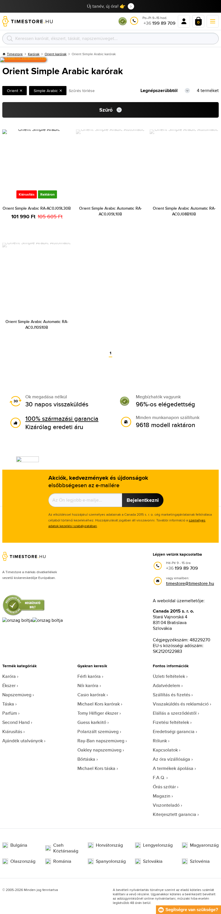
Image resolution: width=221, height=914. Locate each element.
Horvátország (109, 845)
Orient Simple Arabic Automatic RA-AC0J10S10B (36, 324)
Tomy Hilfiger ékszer (97, 713)
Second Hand (16, 722)
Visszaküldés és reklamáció (181, 704)
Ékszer (9, 685)
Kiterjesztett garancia (174, 814)
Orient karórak (55, 54)
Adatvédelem (166, 685)
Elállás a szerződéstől (175, 713)
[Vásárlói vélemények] (23, 60)
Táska (8, 704)
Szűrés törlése (82, 90)
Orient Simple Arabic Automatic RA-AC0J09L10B (110, 211)
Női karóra (87, 685)
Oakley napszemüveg (99, 750)
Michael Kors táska (96, 768)
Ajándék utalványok (22, 740)
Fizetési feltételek (171, 722)
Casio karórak (91, 694)
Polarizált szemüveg (98, 731)
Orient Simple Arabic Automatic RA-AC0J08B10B (184, 211)
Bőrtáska (86, 759)
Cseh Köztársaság (65, 848)
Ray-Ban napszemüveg (100, 740)
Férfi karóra (89, 676)
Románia (62, 861)
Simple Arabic (46, 90)
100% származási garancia (61, 418)
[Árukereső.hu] (122, 24)
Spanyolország (111, 861)
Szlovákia (153, 861)
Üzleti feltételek (169, 676)
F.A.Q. (159, 777)
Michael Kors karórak (98, 704)
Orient (12, 90)
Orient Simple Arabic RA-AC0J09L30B (37, 208)
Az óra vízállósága (171, 759)
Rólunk (160, 740)
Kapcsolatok (165, 750)
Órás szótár (164, 786)
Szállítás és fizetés (171, 694)
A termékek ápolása (173, 768)
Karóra (9, 676)
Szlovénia (200, 861)
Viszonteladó (166, 805)
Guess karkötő (91, 722)
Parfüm (9, 713)
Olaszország (22, 861)
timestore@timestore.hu (190, 583)
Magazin (161, 796)
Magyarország (204, 845)
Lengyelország (158, 845)
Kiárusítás (12, 731)
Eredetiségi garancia (174, 731)
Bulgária (18, 845)
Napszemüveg (16, 694)
